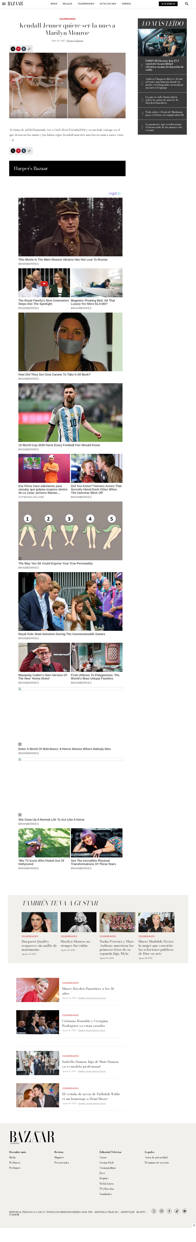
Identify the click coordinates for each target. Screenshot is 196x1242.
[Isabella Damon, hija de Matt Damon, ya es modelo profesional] (37, 1063)
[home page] (15, 4)
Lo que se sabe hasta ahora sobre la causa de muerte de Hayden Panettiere (162, 100)
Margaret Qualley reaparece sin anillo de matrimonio (39, 945)
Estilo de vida (108, 4)
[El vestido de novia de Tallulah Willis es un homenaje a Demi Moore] (37, 1095)
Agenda (126, 4)
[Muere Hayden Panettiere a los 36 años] (37, 990)
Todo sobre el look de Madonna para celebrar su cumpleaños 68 (164, 113)
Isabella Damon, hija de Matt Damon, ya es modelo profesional (90, 1064)
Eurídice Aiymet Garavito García (92, 998)
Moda (54, 4)
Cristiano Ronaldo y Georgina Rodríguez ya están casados (85, 1023)
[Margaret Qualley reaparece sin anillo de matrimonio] (39, 922)
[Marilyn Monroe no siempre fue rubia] (78, 922)
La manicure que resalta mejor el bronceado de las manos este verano (163, 127)
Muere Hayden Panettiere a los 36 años (88, 991)
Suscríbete (168, 4)
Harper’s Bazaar (75, 40)
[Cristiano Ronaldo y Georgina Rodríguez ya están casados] (37, 1022)
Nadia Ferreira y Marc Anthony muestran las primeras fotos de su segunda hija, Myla (117, 947)
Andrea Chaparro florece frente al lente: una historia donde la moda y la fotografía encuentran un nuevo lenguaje (164, 83)
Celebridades (86, 4)
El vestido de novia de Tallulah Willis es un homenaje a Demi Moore (91, 1096)
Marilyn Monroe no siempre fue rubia (75, 943)
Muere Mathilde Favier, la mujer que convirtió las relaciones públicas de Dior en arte (156, 947)
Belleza (67, 4)
